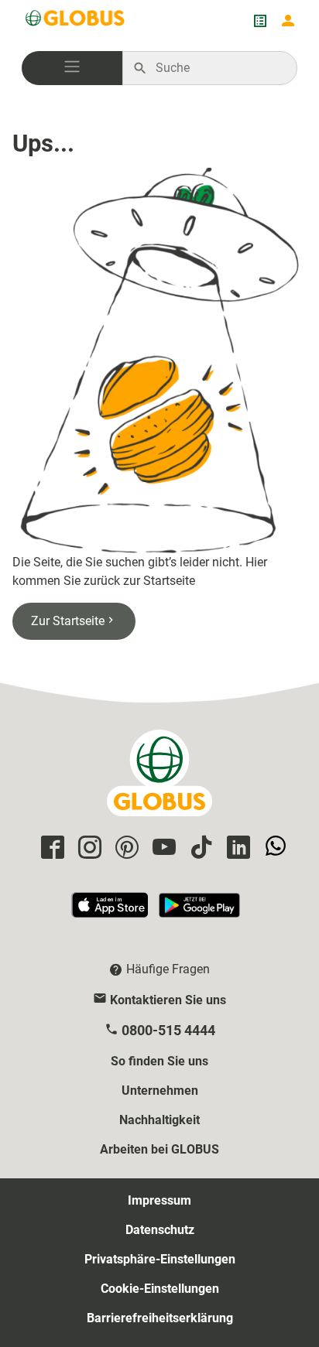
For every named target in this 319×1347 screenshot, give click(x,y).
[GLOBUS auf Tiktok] (199, 848)
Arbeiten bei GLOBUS (159, 1149)
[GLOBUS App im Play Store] (199, 911)
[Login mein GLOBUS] (288, 21)
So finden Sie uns (159, 1061)
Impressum (159, 1200)
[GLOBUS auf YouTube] (162, 848)
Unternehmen (160, 1090)
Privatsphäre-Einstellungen (159, 1259)
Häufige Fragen (168, 969)
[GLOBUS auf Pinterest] (124, 848)
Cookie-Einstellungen (160, 1288)
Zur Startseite (68, 621)
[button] (72, 68)
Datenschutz (159, 1229)
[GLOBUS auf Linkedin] (236, 848)
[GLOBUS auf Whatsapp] (273, 848)
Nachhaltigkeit (159, 1120)
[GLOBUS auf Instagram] (87, 848)
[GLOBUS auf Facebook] (50, 848)
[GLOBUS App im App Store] (110, 911)
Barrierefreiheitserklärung (160, 1318)
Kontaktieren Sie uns (168, 1000)
